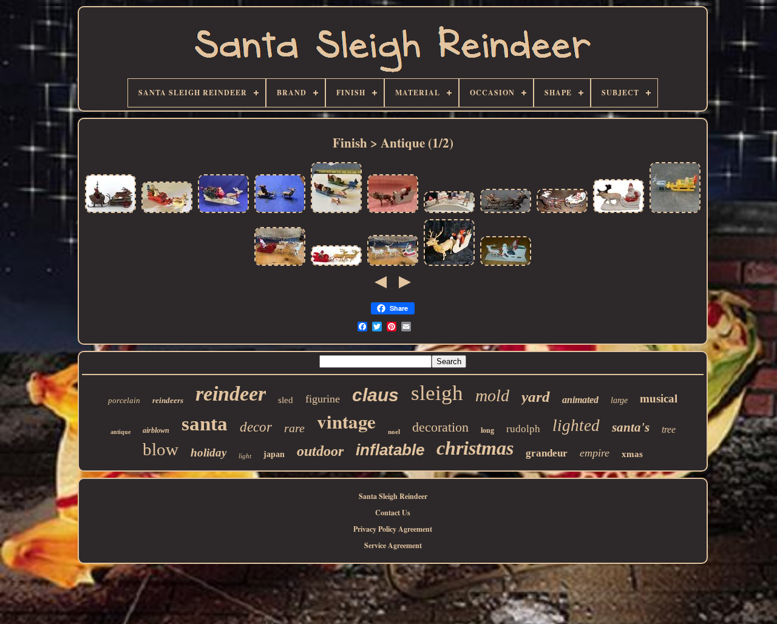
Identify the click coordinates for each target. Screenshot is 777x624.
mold (492, 395)
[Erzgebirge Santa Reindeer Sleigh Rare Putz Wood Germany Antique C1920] (675, 212)
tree (669, 429)
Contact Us (392, 512)
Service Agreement (393, 545)
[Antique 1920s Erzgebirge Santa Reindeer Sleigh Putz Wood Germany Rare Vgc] (167, 212)
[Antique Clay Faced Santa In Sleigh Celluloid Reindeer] (505, 265)
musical (658, 398)
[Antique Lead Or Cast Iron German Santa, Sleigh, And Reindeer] (280, 212)
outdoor (320, 451)
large (619, 400)
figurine (322, 399)
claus (375, 395)
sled (285, 400)
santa (205, 424)
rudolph (523, 429)
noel (394, 431)
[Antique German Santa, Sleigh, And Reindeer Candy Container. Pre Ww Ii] (449, 265)
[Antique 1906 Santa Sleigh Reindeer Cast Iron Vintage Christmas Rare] (505, 212)
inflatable (390, 450)
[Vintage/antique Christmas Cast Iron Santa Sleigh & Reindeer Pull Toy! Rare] (562, 212)
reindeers (167, 400)
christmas (475, 448)
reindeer (230, 393)
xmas (632, 454)
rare (294, 428)
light (245, 456)
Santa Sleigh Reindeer (393, 496)
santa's (631, 427)
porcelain (124, 400)
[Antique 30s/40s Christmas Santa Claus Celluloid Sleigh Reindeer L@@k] (336, 265)
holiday (208, 452)
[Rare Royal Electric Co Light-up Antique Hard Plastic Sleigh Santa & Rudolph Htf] (449, 212)
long (487, 430)
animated (580, 400)
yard (535, 396)
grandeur (547, 453)
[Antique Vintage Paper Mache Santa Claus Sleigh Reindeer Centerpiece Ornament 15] (223, 212)
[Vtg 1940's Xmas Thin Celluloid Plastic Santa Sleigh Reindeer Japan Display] (280, 265)
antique (120, 432)
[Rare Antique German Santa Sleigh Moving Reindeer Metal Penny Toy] (110, 212)
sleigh (437, 393)
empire (594, 453)
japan (274, 454)
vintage (346, 421)
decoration (440, 427)
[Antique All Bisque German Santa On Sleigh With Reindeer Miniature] (618, 212)
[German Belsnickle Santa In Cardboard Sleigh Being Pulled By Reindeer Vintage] (392, 212)
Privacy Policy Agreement (392, 529)
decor (256, 427)
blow (160, 449)
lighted (576, 425)
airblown (156, 430)
